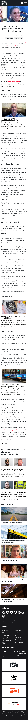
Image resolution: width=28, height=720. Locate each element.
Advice (4, 633)
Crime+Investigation (13, 82)
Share (6, 443)
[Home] (4, 3)
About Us (5, 630)
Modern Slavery (19, 640)
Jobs (3, 643)
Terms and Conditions (18, 716)
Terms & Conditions (18, 636)
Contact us (5, 635)
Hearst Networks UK (13, 712)
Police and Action (19, 38)
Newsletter (5, 638)
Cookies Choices (8, 622)
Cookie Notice (19, 630)
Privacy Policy (19, 633)
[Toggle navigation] (25, 3)
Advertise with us (7, 640)
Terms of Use (19, 642)
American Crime (9, 38)
